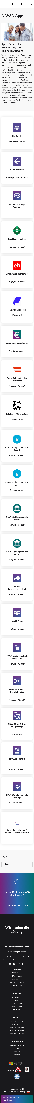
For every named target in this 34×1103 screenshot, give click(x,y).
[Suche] (31, 4)
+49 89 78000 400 (25, 959)
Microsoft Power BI (17, 1034)
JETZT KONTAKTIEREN (17, 905)
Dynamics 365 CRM (17, 1030)
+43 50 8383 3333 (9, 959)
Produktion (13, 78)
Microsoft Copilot (17, 1021)
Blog (17, 1049)
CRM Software (17, 976)
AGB (22, 1089)
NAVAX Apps (17, 985)
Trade (17, 1000)
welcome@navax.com (17, 952)
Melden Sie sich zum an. (13, 1099)
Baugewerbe (6, 80)
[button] (2, 4)
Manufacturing (17, 997)
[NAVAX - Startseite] (17, 4)
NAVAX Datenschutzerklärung (13, 1092)
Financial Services (17, 1009)
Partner (17, 1055)
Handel (21, 78)
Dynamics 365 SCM (17, 1027)
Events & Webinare (17, 1045)
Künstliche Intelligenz (17, 982)
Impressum (14, 1089)
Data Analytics (17, 979)
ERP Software (17, 973)
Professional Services (17, 1003)
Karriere (17, 1052)
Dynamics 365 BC (17, 1024)
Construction (17, 1006)
